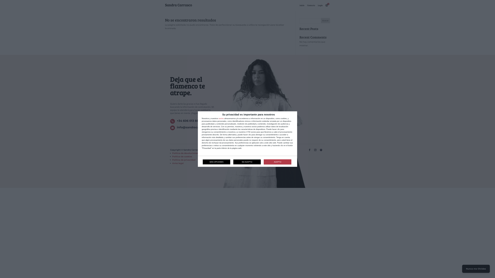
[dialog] (247, 139)
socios (221, 118)
